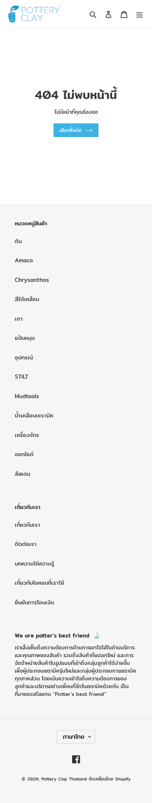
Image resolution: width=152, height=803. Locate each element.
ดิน (18, 241)
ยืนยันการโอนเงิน (34, 602)
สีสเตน (22, 473)
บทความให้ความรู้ (34, 563)
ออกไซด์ (24, 454)
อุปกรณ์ (24, 357)
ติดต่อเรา (26, 544)
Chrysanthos (32, 280)
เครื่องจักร (27, 435)
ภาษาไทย (73, 736)
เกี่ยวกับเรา (27, 524)
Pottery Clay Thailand (64, 778)
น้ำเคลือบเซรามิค (34, 415)
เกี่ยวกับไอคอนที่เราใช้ (39, 582)
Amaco (24, 260)
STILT (21, 376)
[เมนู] (139, 14)
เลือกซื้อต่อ (70, 130)
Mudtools (27, 396)
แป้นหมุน (25, 338)
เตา (19, 318)
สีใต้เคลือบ (27, 299)
